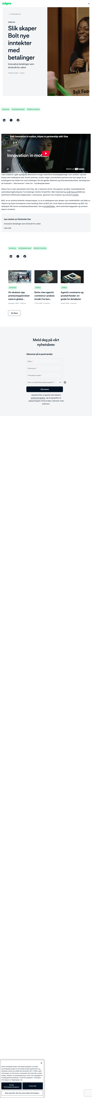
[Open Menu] (89, 3)
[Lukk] (41, 1063)
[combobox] (44, 382)
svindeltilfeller (49, 206)
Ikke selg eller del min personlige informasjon (22, 1093)
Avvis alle (32, 1086)
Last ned (7, 228)
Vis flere (14, 313)
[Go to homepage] (6, 3)
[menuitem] (4, 120)
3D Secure (72, 192)
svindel (75, 195)
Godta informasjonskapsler (11, 1086)
